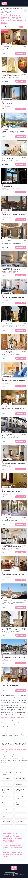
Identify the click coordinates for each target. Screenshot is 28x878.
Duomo (7, 577)
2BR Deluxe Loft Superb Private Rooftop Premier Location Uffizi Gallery (14, 215)
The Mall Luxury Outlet (20, 803)
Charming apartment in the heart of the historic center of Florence (14, 519)
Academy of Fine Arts (6, 809)
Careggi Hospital (6, 796)
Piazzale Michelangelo (19, 783)
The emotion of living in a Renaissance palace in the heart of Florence (13, 436)
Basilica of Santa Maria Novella (20, 790)
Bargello (18, 809)
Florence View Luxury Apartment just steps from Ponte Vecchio (13, 602)
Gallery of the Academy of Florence (5, 791)
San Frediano (8, 189)
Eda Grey (4, 242)
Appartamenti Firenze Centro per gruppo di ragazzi (12, 76)
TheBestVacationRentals (10, 872)
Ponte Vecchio (19, 768)
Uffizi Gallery (5, 768)
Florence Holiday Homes (9, 159)
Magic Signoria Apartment (10, 685)
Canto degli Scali (7, 103)
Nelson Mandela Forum (6, 815)
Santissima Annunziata (10, 272)
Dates (3, 26)
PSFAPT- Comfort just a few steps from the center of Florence (13, 381)
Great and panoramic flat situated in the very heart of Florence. (14, 630)
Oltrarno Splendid (7, 186)
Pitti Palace (19, 772)
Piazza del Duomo (20, 778)
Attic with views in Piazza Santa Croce (13, 657)
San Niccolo (8, 494)
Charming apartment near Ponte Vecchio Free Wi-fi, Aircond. (11, 48)
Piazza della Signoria (7, 783)
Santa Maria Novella (10, 161)
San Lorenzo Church (21, 815)
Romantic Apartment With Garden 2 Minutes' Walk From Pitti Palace (12, 409)
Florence (3, 50)
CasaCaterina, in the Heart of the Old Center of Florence (13, 575)
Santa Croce (8, 50)
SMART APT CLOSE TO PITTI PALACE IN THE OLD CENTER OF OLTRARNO (13, 325)
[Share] (25, 10)
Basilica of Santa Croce (6, 803)
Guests (15, 26)
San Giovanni (8, 106)
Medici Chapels (6, 821)
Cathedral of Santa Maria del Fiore (6, 773)
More (21, 26)
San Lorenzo (8, 466)
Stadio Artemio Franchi (19, 821)
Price (9, 26)
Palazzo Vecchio (6, 778)
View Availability (20, 53)
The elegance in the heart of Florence (13, 463)
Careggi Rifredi (9, 244)
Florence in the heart (8, 352)
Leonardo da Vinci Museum (20, 797)
